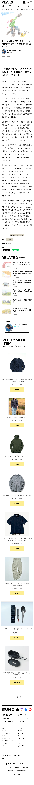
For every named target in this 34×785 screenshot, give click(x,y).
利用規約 (10, 770)
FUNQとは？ (11, 763)
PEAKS (7, 9)
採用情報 (25, 767)
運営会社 (8, 767)
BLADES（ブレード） (7, 741)
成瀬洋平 (16, 326)
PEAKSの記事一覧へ (17, 697)
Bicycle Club (21, 736)
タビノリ (4, 748)
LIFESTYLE (23, 718)
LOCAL (21, 722)
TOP (3, 9)
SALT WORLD (21, 733)
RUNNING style (6, 738)
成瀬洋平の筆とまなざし (16, 235)
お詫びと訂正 (17, 774)
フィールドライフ (7, 733)
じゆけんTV (5, 743)
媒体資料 (17, 767)
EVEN (3, 736)
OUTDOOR (7, 715)
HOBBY (6, 718)
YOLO (3, 759)
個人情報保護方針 (21, 770)
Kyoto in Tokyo (21, 746)
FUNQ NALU (21, 738)
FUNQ (3, 728)
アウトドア (9, 239)
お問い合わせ (22, 763)
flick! (19, 741)
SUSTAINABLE (9, 722)
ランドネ (20, 728)
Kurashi (8, 759)
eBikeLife (4, 746)
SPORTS (22, 715)
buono (19, 743)
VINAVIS (20, 731)
